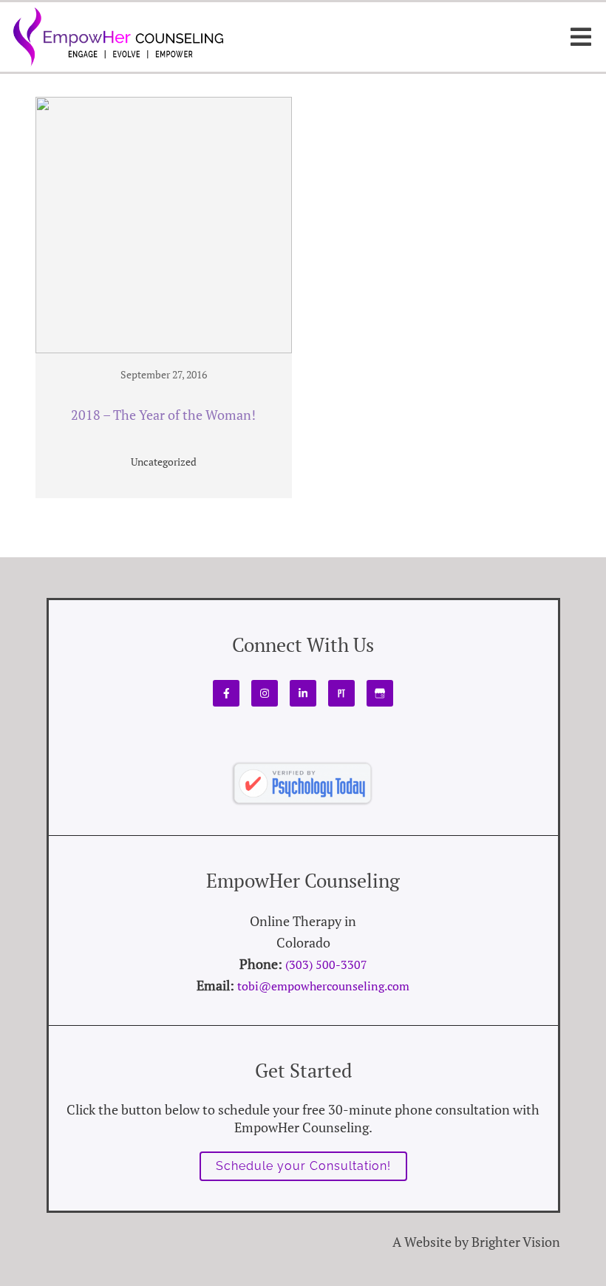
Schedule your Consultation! (303, 1166)
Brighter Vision (515, 1242)
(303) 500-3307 (326, 964)
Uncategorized (164, 462)
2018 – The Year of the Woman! (163, 415)
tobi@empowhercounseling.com (323, 986)
